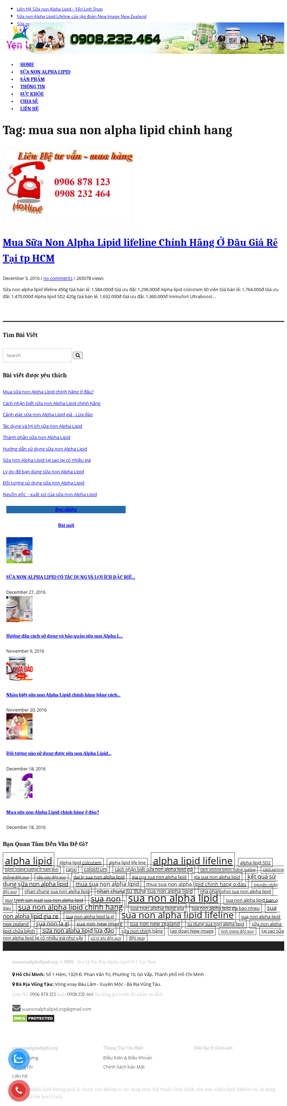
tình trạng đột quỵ (237, 931)
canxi (71, 869)
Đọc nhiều (66, 510)
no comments (57, 278)
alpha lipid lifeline (193, 860)
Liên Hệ (29, 109)
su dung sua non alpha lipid (215, 924)
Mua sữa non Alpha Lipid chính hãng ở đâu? (48, 392)
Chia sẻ (29, 101)
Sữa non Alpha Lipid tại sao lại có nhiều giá (47, 460)
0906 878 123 (43, 994)
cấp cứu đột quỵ (51, 877)
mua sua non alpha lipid (107, 884)
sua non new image (99, 923)
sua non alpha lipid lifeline (177, 914)
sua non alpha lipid (173, 898)
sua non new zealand (155, 923)
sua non (106, 898)
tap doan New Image (192, 931)
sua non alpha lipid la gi (90, 916)
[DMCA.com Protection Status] (33, 1018)
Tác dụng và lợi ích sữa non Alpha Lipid (42, 426)
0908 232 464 (80, 994)
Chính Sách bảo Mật (124, 1067)
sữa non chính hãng (142, 931)
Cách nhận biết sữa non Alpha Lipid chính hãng (51, 403)
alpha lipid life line (127, 862)
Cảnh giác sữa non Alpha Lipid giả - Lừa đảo (48, 414)
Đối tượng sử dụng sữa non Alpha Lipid (43, 483)
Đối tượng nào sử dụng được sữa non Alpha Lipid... (58, 753)
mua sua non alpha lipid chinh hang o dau (196, 884)
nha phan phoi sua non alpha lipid (235, 891)
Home (27, 65)
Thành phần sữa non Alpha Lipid (36, 437)
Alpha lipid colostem (80, 862)
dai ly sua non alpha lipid (99, 877)
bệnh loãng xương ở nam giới (31, 869)
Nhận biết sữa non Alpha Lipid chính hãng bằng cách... (63, 695)
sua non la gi (52, 923)
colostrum (95, 869)
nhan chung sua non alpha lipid (57, 891)
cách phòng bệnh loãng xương (227, 869)
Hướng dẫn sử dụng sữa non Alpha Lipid (45, 449)
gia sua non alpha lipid (217, 877)
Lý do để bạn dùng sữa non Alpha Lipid (43, 471)
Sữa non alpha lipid (45, 72)
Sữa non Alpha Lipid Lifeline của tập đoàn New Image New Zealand (81, 16)
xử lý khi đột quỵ (106, 938)
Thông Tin (32, 87)
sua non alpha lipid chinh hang (70, 907)
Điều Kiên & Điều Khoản (127, 1058)
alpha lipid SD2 (255, 862)
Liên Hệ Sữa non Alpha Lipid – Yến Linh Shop (60, 9)
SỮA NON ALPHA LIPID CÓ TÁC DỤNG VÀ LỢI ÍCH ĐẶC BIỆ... (70, 577)
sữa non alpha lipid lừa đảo (78, 930)
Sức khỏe (32, 94)
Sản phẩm (32, 79)
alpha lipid (28, 860)
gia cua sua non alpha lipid (159, 877)
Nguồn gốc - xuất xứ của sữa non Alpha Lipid (50, 494)
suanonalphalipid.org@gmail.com (56, 1009)
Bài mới (66, 525)
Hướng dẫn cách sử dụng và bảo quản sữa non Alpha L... (64, 636)
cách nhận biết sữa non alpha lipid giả (154, 869)
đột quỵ (137, 938)
